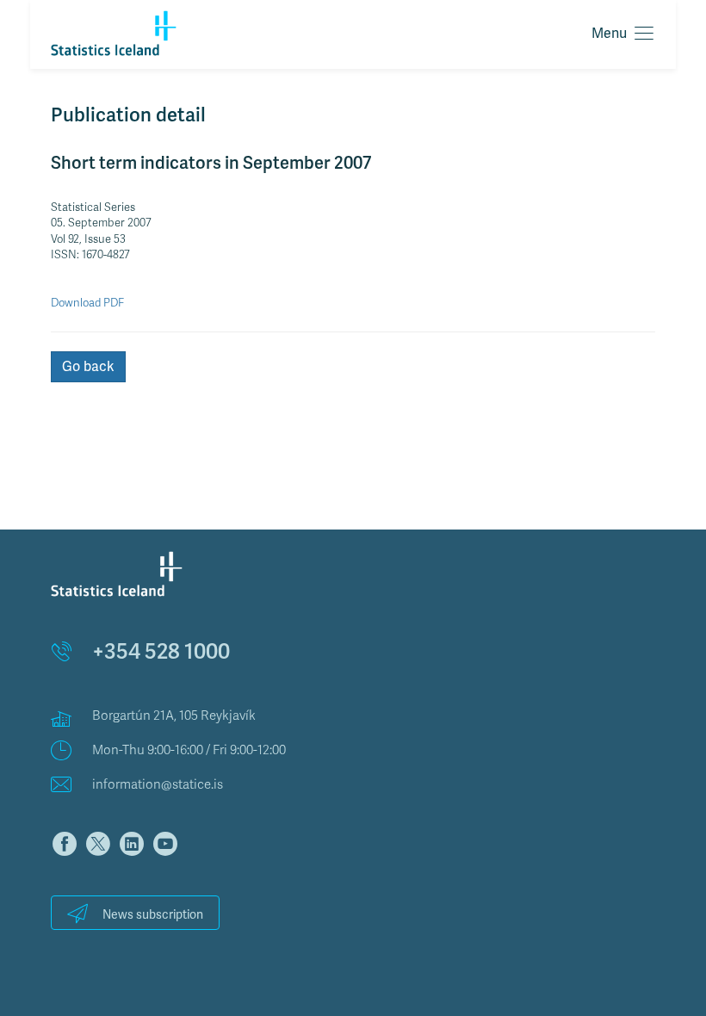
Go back (88, 366)
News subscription (152, 915)
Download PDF (87, 303)
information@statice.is (157, 784)
